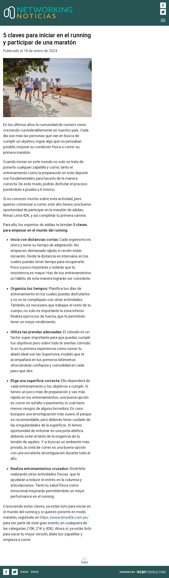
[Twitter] (14, 572)
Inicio (24, 572)
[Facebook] (6, 572)
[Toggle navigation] (163, 20)
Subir (84, 562)
